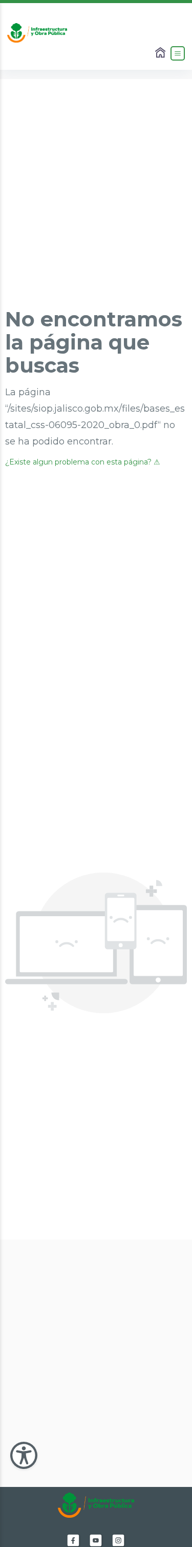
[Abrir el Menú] (177, 53)
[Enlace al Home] (161, 53)
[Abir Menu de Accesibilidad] (24, 1455)
